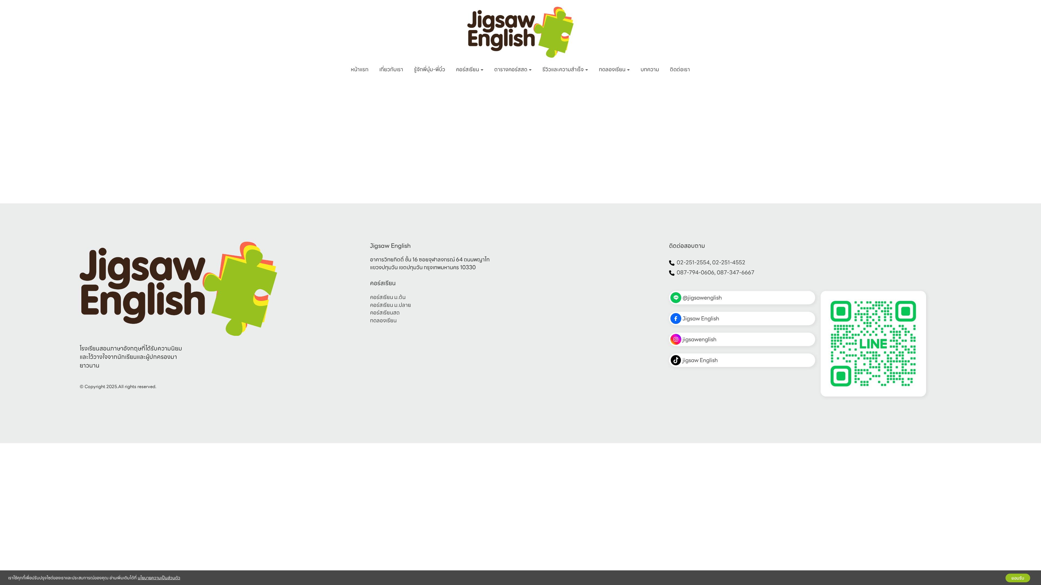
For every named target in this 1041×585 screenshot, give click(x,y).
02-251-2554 (693, 262)
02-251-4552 (728, 262)
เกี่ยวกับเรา (391, 69)
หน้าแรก (359, 69)
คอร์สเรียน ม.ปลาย (390, 305)
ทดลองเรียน (612, 69)
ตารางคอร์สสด (511, 69)
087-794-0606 (695, 272)
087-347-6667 (735, 272)
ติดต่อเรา (680, 69)
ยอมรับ (1017, 578)
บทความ (650, 69)
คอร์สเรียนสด (385, 312)
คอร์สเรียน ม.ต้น (388, 297)
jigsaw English (700, 360)
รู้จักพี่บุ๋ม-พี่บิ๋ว (429, 69)
